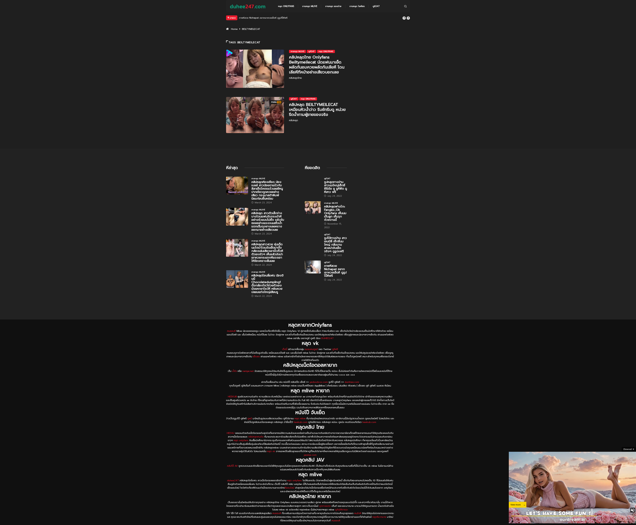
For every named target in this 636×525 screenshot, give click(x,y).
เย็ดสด (256, 364)
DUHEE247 (327, 346)
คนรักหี (357, 521)
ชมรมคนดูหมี (311, 357)
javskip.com (310, 463)
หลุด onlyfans (241, 448)
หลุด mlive (300, 426)
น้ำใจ (234, 379)
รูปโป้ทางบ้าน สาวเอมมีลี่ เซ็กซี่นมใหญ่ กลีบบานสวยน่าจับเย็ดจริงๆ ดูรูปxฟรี (335, 253)
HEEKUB (232, 404)
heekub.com (300, 430)
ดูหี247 (376, 6)
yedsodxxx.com (319, 390)
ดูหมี (249, 426)
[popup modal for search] (405, 6)
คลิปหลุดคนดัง (256, 444)
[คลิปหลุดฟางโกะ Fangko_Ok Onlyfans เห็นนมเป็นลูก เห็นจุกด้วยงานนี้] (313, 215)
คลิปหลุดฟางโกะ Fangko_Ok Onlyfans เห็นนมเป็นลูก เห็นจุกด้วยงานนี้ (335, 221)
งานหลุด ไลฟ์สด (357, 6)
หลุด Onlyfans (286, 6)
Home (234, 37)
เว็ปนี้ (284, 357)
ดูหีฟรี (335, 357)
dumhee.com (352, 390)
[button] (404, 18)
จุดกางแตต (325, 514)
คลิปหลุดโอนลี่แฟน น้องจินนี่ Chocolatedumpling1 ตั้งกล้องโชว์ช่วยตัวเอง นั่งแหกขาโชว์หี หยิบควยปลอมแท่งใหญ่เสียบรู (267, 291)
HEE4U (230, 441)
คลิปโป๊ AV (232, 474)
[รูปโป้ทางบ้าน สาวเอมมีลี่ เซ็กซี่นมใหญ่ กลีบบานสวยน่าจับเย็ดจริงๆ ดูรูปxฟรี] (313, 247)
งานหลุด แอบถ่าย (333, 6)
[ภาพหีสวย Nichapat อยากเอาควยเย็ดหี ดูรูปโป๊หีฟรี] (313, 274)
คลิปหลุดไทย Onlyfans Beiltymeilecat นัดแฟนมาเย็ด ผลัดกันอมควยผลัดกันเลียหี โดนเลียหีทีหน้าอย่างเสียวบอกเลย (316, 72)
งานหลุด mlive (309, 6)
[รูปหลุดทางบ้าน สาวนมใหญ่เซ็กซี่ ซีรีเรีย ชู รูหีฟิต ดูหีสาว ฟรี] (313, 191)
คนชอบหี (231, 339)
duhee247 (233, 488)
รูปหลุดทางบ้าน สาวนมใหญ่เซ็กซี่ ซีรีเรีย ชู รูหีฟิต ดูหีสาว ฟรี (335, 195)
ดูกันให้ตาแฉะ (341, 517)
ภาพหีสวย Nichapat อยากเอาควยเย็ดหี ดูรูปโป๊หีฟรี (335, 278)
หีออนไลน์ (289, 495)
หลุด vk (271, 459)
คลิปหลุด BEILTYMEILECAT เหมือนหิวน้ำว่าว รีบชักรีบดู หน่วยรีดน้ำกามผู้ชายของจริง (317, 117)
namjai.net (248, 379)
